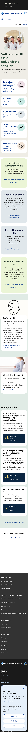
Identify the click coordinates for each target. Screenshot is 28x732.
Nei (19, 537)
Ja (11, 537)
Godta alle (14, 716)
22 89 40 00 (5, 682)
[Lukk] (23, 688)
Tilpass (14, 726)
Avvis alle (14, 721)
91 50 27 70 (4, 675)
